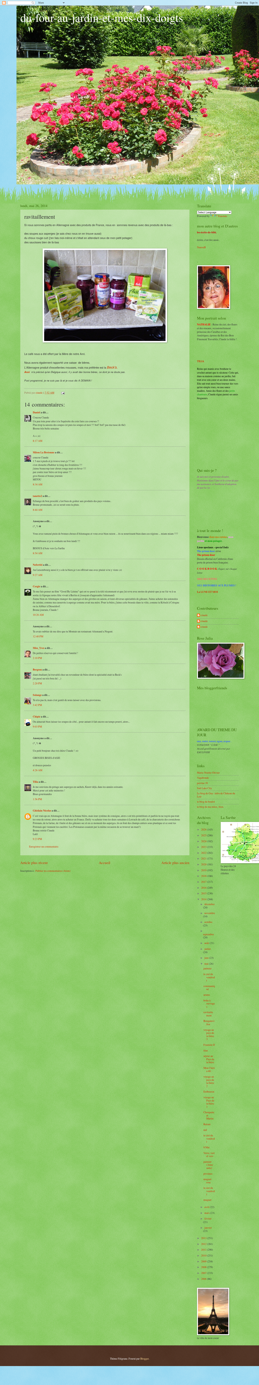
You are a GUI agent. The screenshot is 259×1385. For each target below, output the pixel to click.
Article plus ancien (175, 862)
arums (206, 994)
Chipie (36, 716)
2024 (204, 841)
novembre (209, 913)
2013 (204, 1238)
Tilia (35, 782)
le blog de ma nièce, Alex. (210, 806)
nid (205, 1130)
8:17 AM (37, 441)
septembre (208, 934)
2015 (204, 893)
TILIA (200, 361)
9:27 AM (37, 575)
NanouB (201, 247)
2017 (204, 882)
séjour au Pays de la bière (208, 1059)
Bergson (37, 669)
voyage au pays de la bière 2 (208, 1081)
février (208, 1218)
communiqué (209, 987)
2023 (204, 847)
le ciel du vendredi (209, 977)
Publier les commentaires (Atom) (53, 871)
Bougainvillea (208, 1022)
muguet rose (207, 1180)
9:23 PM (37, 839)
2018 (204, 876)
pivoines (207, 1173)
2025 (204, 835)
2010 (204, 1255)
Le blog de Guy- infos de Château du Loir (216, 794)
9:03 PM (37, 726)
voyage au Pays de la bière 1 (208, 1101)
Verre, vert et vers (209, 1154)
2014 (204, 899)
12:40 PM (38, 636)
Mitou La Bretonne (43, 452)
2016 (204, 887)
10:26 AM (38, 615)
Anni (27, 372)
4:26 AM (37, 770)
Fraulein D (209, 1045)
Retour (207, 1124)
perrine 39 (202, 783)
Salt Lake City (204, 788)
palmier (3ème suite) (208, 1165)
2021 (204, 858)
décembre (209, 904)
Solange (37, 695)
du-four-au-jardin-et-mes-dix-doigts (101, 17)
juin (206, 958)
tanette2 (37, 496)
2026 (204, 829)
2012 (204, 1244)
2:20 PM (37, 683)
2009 (204, 1261)
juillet (207, 949)
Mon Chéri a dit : (209, 1069)
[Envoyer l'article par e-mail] (62, 392)
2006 (204, 1279)
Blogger (144, 1358)
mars (207, 1213)
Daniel (36, 412)
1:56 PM (37, 799)
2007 (204, 1273)
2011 (204, 1249)
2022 (204, 853)
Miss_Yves (38, 648)
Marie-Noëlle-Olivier (208, 772)
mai (206, 963)
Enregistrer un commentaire (43, 846)
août (207, 943)
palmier (207, 968)
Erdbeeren (208, 1091)
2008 (204, 1267)
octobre (208, 922)
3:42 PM (37, 705)
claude (204, 615)
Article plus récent (34, 862)
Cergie (36, 586)
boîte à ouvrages (209, 1003)
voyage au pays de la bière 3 (208, 1034)
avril (207, 1207)
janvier (208, 1227)
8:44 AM (37, 510)
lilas (205, 1050)
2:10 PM (37, 658)
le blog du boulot (206, 801)
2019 (204, 870)
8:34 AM (37, 484)
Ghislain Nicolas (42, 810)
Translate (222, 216)
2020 (204, 864)
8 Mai (206, 1147)
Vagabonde (203, 777)
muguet (207, 1200)
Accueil (104, 862)
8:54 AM (37, 553)
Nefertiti (37, 565)
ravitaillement (208, 1013)
